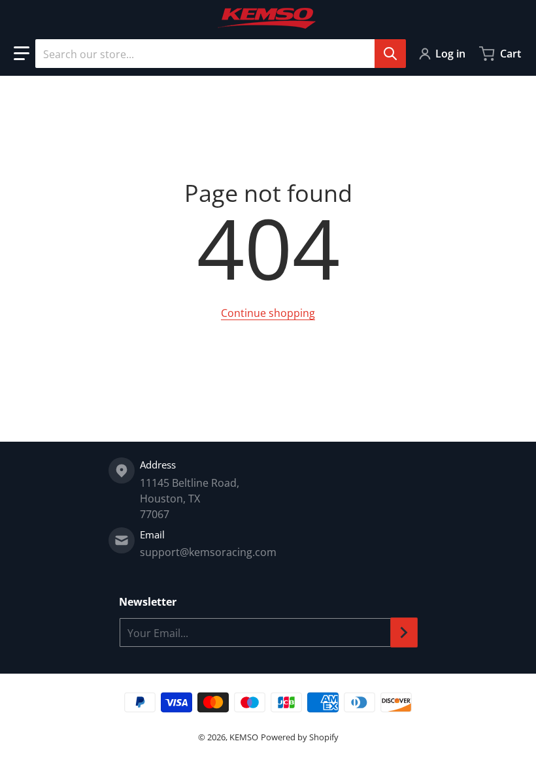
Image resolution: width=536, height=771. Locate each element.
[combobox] (220, 53)
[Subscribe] (404, 632)
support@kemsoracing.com (208, 552)
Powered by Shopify (300, 737)
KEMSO (243, 737)
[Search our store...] (390, 53)
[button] (21, 54)
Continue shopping (268, 313)
